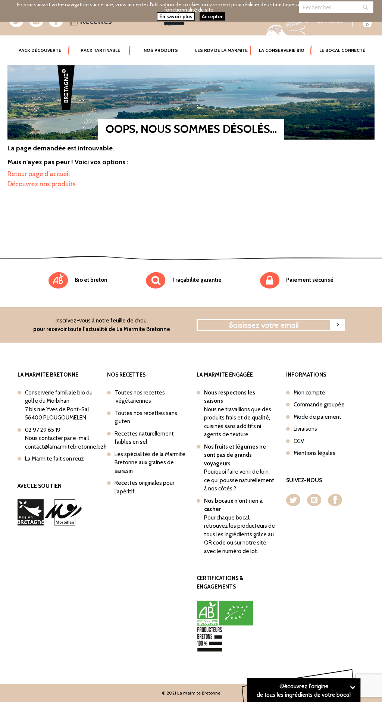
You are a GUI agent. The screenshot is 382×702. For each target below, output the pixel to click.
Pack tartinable (100, 50)
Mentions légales (314, 453)
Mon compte (309, 392)
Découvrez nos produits (41, 184)
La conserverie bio (281, 50)
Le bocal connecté (342, 50)
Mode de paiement (317, 417)
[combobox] (336, 7)
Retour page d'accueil (38, 174)
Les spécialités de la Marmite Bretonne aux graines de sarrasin (150, 462)
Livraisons (305, 428)
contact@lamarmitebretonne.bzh (66, 446)
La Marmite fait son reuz (54, 458)
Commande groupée (319, 404)
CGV (299, 441)
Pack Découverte (44, 50)
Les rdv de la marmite (221, 50)
